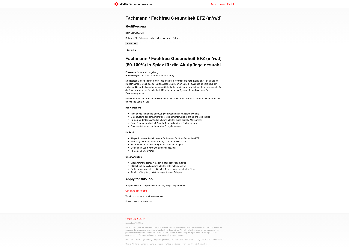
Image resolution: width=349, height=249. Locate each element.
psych (184, 243)
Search (214, 4)
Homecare (131, 43)
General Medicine (132, 243)
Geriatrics (144, 243)
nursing (149, 239)
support (160, 243)
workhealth (189, 239)
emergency (199, 239)
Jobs (222, 4)
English (135, 218)
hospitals (157, 239)
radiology (203, 243)
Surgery (153, 243)
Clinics (137, 239)
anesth (190, 243)
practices (175, 239)
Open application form (136, 190)
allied (197, 243)
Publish (230, 4)
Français (128, 218)
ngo (143, 239)
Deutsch (142, 218)
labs (181, 239)
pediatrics (176, 243)
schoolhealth (217, 239)
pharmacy (166, 239)
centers (208, 239)
